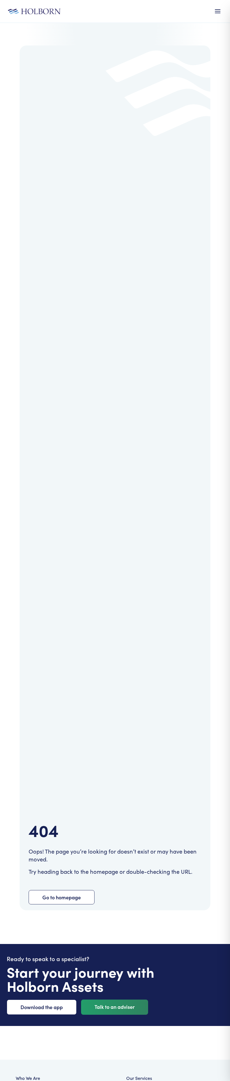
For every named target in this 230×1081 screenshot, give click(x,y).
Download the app (41, 1007)
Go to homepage (61, 897)
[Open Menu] (217, 11)
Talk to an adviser (115, 1006)
